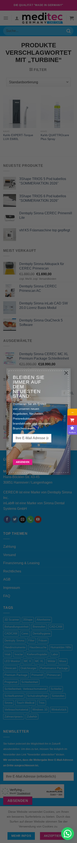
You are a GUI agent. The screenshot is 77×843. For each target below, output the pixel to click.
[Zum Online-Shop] (72, 420)
